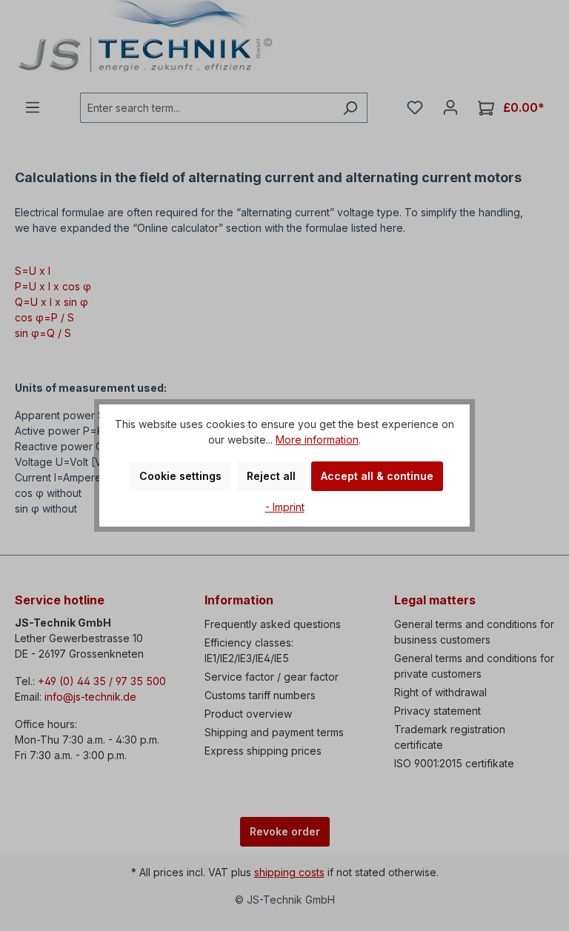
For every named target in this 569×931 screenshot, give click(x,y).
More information (317, 439)
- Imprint (285, 507)
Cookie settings (180, 476)
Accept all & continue (377, 476)
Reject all (271, 476)
